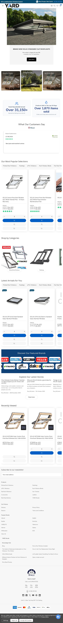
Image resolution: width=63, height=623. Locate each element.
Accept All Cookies (26, 620)
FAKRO (34, 518)
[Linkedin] (40, 595)
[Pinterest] (37, 595)
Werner (3, 527)
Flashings (34, 485)
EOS (33, 531)
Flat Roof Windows (6, 491)
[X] (30, 595)
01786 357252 (58, 1)
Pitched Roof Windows (7, 485)
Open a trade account (38, 557)
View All (3, 534)
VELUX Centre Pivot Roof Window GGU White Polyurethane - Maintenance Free (40, 199)
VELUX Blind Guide (7, 554)
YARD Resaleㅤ (35, 498)
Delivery (3, 507)
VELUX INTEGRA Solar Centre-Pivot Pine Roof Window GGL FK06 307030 (41, 437)
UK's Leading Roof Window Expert (12, 2)
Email (36, 587)
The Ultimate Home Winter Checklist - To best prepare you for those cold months (13, 381)
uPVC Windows (5, 488)
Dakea (34, 527)
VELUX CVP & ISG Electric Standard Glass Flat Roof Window (41, 318)
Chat (31, 587)
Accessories (4, 495)
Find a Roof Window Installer (40, 546)
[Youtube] (33, 595)
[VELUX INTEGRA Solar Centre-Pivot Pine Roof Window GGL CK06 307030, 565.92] (14, 421)
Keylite (3, 521)
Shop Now (31, 59)
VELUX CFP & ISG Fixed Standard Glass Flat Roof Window (13, 318)
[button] (10, 81)
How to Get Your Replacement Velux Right (43, 549)
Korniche (34, 521)
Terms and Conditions (38, 510)
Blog (3, 546)
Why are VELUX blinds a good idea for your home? (39, 380)
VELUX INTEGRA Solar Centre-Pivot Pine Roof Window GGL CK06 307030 (14, 437)
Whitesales (4, 531)
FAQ (26, 587)
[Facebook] (27, 595)
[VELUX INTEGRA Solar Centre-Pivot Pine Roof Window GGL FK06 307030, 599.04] (42, 421)
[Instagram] (24, 595)
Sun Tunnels (35, 491)
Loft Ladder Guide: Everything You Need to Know (45, 554)
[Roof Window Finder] (58, 616)
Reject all (14, 620)
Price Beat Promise (7, 562)
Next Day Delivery (6, 498)
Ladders (34, 495)
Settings (5, 620)
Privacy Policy (36, 507)
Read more (31, 397)
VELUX (3, 518)
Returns (3, 510)
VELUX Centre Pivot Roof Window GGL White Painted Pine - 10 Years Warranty (13, 199)
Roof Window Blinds (37, 488)
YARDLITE (4, 524)
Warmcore (35, 524)
